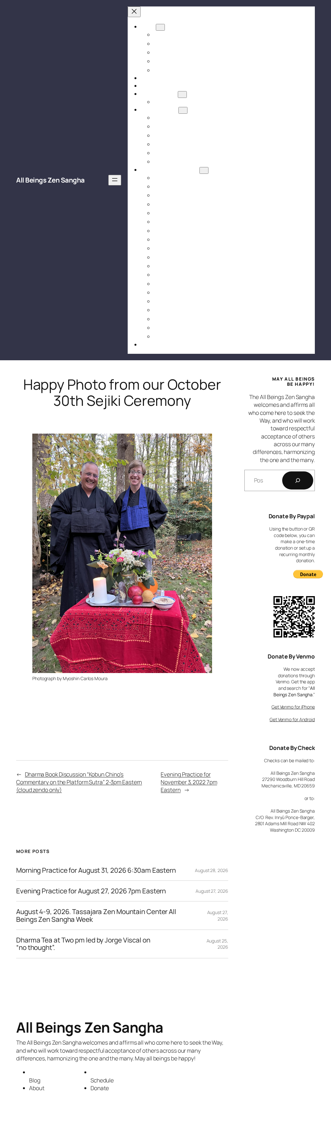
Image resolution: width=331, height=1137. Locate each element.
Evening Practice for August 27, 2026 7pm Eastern (91, 891)
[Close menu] (134, 11)
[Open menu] (114, 180)
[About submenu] (160, 27)
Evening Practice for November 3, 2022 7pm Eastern (189, 782)
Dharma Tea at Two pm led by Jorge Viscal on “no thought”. (83, 944)
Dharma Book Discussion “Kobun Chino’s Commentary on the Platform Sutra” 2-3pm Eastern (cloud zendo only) (79, 782)
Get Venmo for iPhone (293, 707)
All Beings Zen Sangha (50, 179)
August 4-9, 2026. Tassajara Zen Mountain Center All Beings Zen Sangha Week (96, 915)
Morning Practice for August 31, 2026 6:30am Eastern (96, 870)
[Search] (297, 480)
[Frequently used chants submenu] (203, 170)
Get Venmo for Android (292, 719)
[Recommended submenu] (182, 110)
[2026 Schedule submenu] (182, 94)
